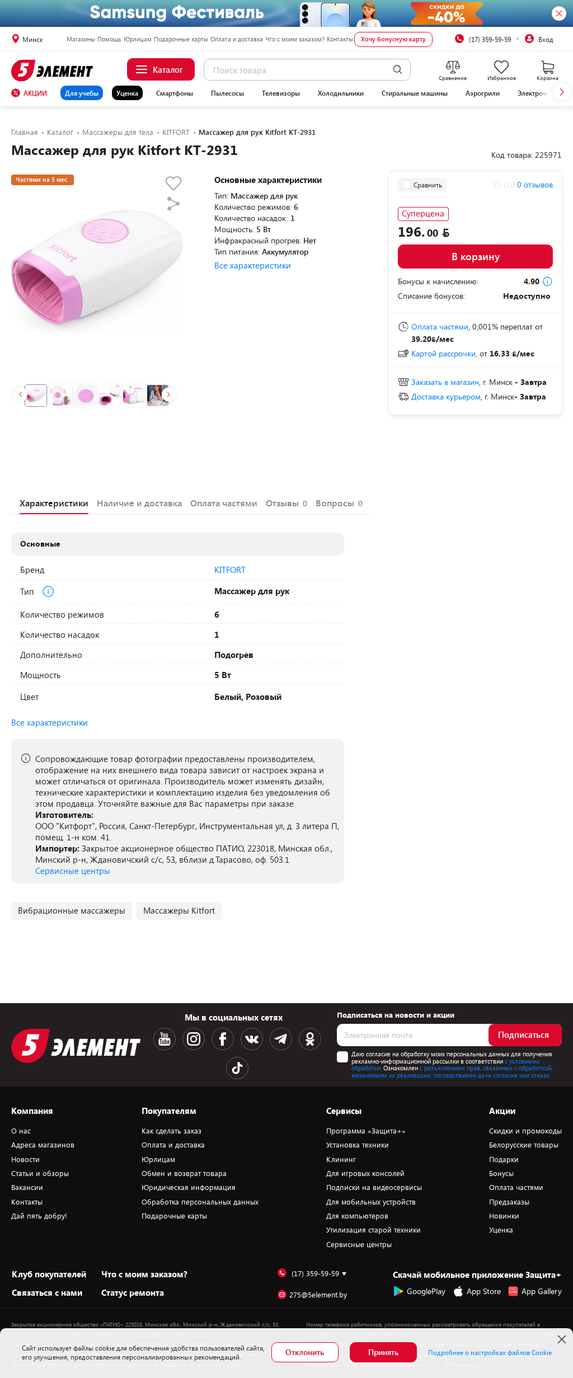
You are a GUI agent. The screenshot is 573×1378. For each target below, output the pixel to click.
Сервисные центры (72, 870)
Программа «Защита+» (366, 1131)
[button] (562, 92)
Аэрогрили (483, 92)
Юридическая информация (189, 1187)
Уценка (127, 92)
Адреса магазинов (42, 1145)
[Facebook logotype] (223, 1039)
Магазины (81, 39)
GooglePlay (426, 1291)
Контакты (340, 39)
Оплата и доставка (236, 39)
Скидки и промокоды (525, 1131)
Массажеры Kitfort (179, 910)
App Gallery (542, 1291)
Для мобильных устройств (371, 1202)
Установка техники (357, 1145)
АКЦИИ (35, 92)
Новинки (504, 1216)
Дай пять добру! (39, 1216)
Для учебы (81, 92)
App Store (484, 1291)
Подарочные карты (181, 39)
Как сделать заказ (171, 1131)
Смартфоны (174, 92)
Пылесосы (227, 92)
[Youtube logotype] (164, 1039)
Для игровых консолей (365, 1173)
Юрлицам (138, 39)
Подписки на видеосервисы (374, 1187)
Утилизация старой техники (373, 1230)
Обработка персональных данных (200, 1202)
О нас (21, 1131)
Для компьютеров (357, 1216)
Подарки (504, 1159)
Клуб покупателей (49, 1274)
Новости (25, 1159)
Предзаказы (509, 1202)
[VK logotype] (252, 1039)
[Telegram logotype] (281, 1039)
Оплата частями (516, 1187)
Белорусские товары (523, 1145)
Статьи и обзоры (40, 1173)
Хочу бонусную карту (393, 39)
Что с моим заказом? (295, 39)
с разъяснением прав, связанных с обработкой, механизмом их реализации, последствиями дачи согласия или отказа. (451, 1071)
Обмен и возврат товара (184, 1173)
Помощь (109, 39)
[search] (397, 70)
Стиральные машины (415, 92)
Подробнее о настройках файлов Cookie (490, 1352)
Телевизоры (281, 92)
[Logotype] (53, 70)
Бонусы (501, 1173)
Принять (383, 1352)
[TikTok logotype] (237, 1068)
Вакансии (27, 1187)
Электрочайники (543, 92)
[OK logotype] (310, 1039)
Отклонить (304, 1352)
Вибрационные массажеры (71, 910)
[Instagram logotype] (193, 1039)
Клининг (341, 1159)
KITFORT (230, 569)
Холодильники (341, 92)
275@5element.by (318, 1295)
